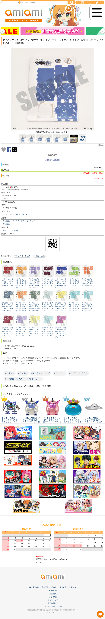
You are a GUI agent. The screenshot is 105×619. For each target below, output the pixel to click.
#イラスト (9, 373)
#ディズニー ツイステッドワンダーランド (23, 379)
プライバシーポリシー (53, 606)
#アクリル (22, 373)
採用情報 (53, 594)
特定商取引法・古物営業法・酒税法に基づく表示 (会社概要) (53, 587)
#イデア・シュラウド (78, 373)
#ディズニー (59, 373)
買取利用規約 (53, 603)
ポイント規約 (53, 600)
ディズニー (7, 224)
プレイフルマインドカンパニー (15, 215)
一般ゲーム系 (39, 256)
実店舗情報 (53, 590)
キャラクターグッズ (22, 256)
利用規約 (53, 597)
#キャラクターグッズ (40, 373)
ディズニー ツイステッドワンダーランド (19, 221)
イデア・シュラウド (11, 230)
